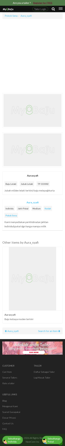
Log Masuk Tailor (42, 377)
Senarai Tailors (9, 377)
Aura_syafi (33, 202)
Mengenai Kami (10, 406)
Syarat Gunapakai (11, 412)
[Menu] (61, 9)
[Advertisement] (32, 56)
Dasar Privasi (9, 417)
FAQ (4, 429)
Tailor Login (40, 8)
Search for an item (48, 330)
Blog (4, 400)
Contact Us (8, 423)
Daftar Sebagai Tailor (44, 372)
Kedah (48, 208)
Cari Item (7, 372)
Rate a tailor (8, 383)
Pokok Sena (11, 215)
